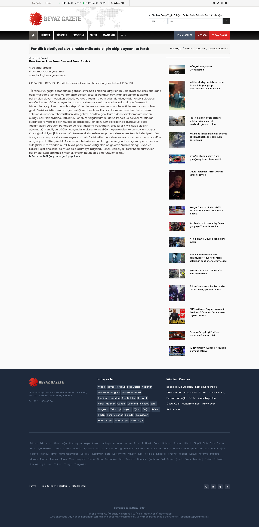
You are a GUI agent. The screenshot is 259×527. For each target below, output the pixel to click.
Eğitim (137, 409)
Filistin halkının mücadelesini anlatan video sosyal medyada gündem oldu (205, 121)
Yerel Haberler (106, 403)
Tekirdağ (198, 459)
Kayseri (132, 453)
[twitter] (217, 3)
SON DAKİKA (220, 35)
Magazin (103, 409)
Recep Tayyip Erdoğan (171, 15)
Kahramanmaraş (68, 453)
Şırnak (179, 459)
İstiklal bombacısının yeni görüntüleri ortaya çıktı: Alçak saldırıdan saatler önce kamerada (208, 257)
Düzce (100, 448)
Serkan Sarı (173, 409)
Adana (34, 443)
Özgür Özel (173, 403)
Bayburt (178, 443)
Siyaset (144, 403)
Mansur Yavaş (217, 392)
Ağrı (64, 443)
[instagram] (221, 3)
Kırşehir (172, 453)
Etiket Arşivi (137, 420)
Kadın (101, 415)
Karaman (97, 453)
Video (188, 48)
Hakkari (204, 448)
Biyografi (142, 398)
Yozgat (68, 464)
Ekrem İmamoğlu (176, 398)
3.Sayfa (129, 415)
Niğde (91, 459)
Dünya (155, 409)
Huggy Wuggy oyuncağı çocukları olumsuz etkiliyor (208, 349)
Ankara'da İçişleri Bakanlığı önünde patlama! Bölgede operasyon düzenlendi (208, 137)
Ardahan (118, 443)
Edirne (109, 448)
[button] (123, 35)
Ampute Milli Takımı (195, 392)
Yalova (58, 464)
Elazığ (118, 448)
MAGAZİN (109, 35)
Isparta (34, 453)
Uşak (43, 464)
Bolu (212, 443)
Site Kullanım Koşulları (54, 486)
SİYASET (61, 35)
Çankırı (57, 448)
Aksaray (73, 443)
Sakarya (130, 459)
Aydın (137, 443)
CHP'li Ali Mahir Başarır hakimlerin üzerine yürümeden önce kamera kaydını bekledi (208, 312)
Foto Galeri (133, 386)
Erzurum (140, 448)
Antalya (106, 443)
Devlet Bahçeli (196, 15)
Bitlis (205, 443)
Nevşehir (81, 459)
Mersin (54, 459)
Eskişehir (152, 448)
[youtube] (225, 3)
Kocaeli (183, 453)
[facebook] (213, 3)
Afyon (57, 443)
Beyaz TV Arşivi (116, 386)
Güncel (121, 403)
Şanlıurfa (154, 459)
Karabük (85, 453)
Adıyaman (45, 443)
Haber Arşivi (105, 420)
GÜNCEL (46, 35)
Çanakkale (44, 448)
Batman (166, 443)
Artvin (128, 443)
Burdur (221, 443)
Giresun (177, 448)
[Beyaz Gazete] (46, 382)
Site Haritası (79, 486)
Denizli (77, 448)
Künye (32, 486)
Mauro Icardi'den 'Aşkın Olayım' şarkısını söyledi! (206, 173)
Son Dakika (128, 398)
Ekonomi (133, 403)
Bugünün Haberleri (109, 398)
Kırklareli (161, 453)
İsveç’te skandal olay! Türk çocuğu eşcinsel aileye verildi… (206, 158)
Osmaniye (111, 459)
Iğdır (222, 448)
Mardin (44, 459)
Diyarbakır (88, 448)
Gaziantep (165, 448)
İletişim (48, 3)
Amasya (85, 443)
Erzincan (129, 448)
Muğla (63, 459)
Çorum (67, 448)
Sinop (170, 459)
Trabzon (218, 459)
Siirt (163, 459)
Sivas (188, 459)
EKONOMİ (79, 35)
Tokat (208, 459)
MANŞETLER (185, 35)
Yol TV (192, 398)
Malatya (214, 453)
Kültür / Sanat (115, 415)
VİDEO (203, 35)
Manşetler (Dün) (131, 392)
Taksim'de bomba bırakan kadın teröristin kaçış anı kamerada (207, 288)
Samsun (142, 459)
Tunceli (34, 464)
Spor (153, 403)
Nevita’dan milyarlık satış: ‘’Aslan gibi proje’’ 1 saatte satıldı (207, 225)
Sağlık (146, 409)
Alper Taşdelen (207, 398)
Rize (121, 459)
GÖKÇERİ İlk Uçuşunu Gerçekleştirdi (201, 68)
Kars (107, 453)
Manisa (34, 459)
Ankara (118, 3)
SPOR (93, 35)
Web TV (200, 48)
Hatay (214, 448)
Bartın (157, 443)
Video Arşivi (121, 420)
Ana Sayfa (36, 3)
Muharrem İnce (191, 403)
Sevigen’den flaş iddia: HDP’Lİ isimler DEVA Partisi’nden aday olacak (206, 210)
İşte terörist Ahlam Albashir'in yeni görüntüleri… (206, 272)
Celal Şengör (174, 392)
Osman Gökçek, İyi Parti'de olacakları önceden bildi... (204, 334)
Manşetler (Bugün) (109, 392)
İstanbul (44, 453)
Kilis (140, 453)
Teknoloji (115, 409)
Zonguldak (80, 464)
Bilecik (188, 443)
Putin (185, 15)
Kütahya (203, 453)
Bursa (33, 448)
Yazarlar (147, 386)
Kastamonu (119, 453)
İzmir (54, 453)
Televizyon (142, 415)
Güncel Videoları (218, 48)
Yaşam (127, 409)
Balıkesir (147, 443)
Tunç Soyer (208, 403)
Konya (193, 453)
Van (50, 464)
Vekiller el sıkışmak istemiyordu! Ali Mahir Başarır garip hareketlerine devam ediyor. (207, 85)
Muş (71, 459)
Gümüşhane (191, 448)
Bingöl (197, 443)
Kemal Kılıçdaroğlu (213, 15)
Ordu (100, 459)
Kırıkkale (149, 453)
